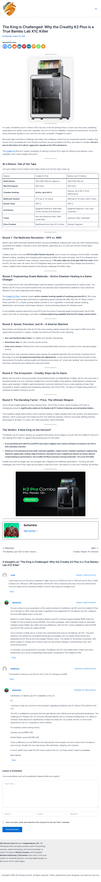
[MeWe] (29, 46)
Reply (12, 592)
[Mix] (34, 46)
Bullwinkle (16, 603)
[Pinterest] (24, 46)
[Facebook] (5, 46)
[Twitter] (10, 46)
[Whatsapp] (38, 46)
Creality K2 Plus (12, 296)
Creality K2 (11, 151)
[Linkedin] (19, 46)
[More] (43, 46)
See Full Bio (30, 530)
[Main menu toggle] (96, 8)
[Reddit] (14, 46)
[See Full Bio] (37, 531)
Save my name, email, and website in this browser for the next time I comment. (38, 822)
